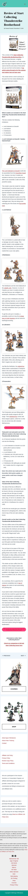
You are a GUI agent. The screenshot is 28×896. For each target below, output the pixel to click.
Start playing (14, 876)
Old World (14, 863)
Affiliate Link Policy (7, 755)
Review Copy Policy (7, 760)
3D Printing (14, 878)
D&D (14, 874)
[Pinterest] (15, 856)
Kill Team (14, 869)
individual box (13, 416)
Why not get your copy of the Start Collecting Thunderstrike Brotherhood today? (14, 629)
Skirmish (14, 865)
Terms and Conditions (8, 763)
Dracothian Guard (21, 173)
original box (21, 366)
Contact (4, 743)
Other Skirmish (14, 872)
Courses (14, 689)
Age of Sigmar (14, 861)
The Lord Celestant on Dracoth (11, 171)
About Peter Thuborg (8, 740)
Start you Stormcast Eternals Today (14, 427)
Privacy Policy (6, 758)
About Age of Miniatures (9, 738)
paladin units (7, 288)
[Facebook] (13, 856)
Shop (14, 727)
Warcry (14, 867)
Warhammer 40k (14, 858)
